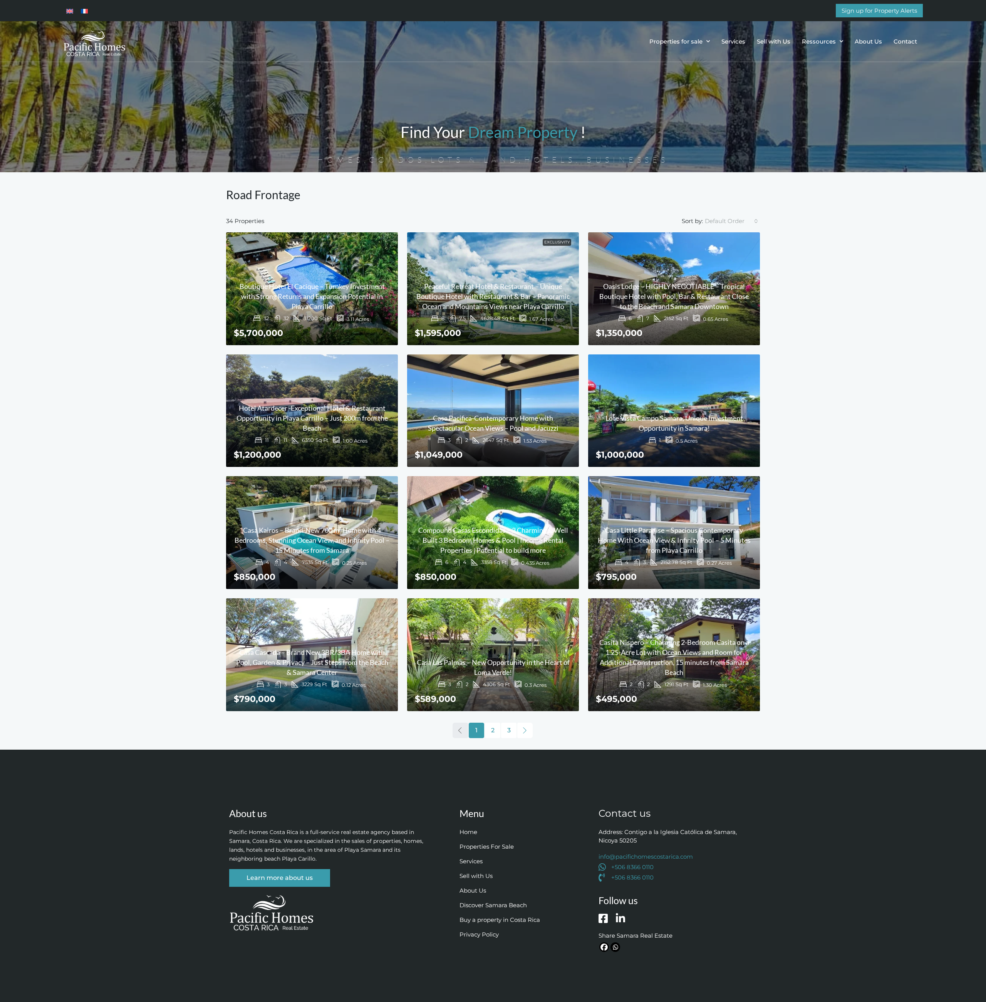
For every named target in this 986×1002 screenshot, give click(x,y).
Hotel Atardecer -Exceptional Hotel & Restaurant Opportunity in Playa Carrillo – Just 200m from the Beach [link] (312, 418)
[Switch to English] (69, 10)
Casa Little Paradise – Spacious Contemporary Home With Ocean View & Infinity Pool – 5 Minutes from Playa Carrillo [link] (674, 540)
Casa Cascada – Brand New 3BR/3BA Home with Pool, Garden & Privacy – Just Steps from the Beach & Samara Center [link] (312, 662)
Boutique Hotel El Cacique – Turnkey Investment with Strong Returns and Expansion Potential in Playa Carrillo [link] (312, 296)
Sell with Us (773, 41)
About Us (868, 41)
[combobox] (731, 221)
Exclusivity (557, 242)
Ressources (819, 41)
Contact (905, 41)
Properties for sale (676, 41)
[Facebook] (604, 947)
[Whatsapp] (615, 947)
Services (733, 41)
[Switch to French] (84, 10)
